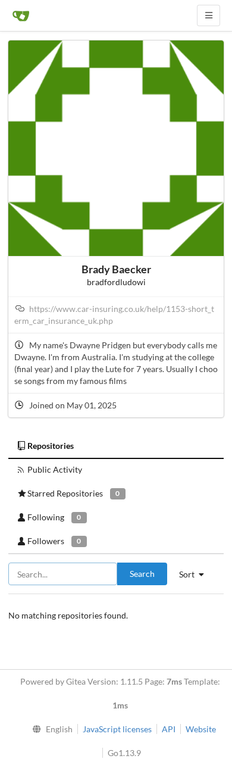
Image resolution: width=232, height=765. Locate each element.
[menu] (50, 729)
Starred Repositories (73, 493)
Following (54, 517)
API (168, 729)
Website (201, 729)
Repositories (50, 446)
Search (142, 574)
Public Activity (54, 469)
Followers (54, 541)
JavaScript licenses (117, 729)
